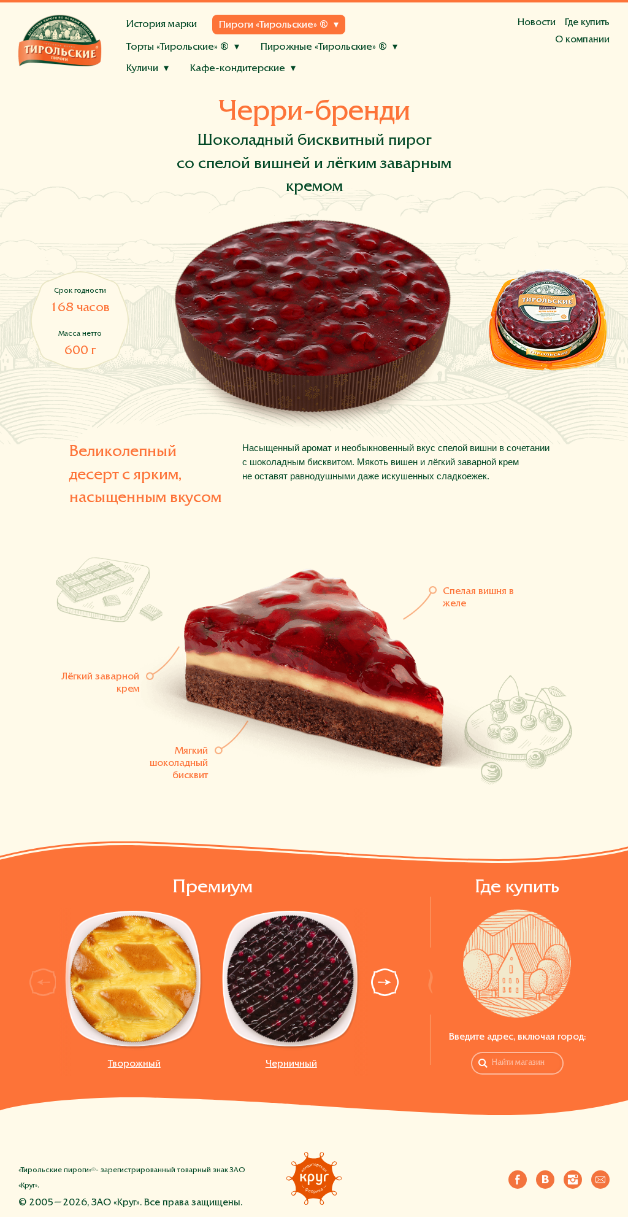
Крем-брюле (157, 91)
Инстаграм (573, 1177)
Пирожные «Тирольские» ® (324, 47)
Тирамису (351, 91)
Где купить (587, 22)
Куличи (142, 69)
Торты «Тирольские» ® (177, 47)
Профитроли (292, 91)
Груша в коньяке (347, 85)
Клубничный (399, 69)
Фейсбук (517, 1177)
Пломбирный (225, 91)
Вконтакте (545, 1177)
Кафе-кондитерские (237, 69)
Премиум (212, 888)
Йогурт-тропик (270, 85)
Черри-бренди (329, 69)
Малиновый (155, 85)
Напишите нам (600, 1177)
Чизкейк (210, 85)
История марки (161, 24)
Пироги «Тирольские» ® (273, 25)
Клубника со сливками (264, 91)
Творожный (134, 1064)
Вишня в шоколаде (365, 91)
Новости (537, 22)
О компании (582, 40)
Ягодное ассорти (167, 91)
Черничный (291, 1064)
